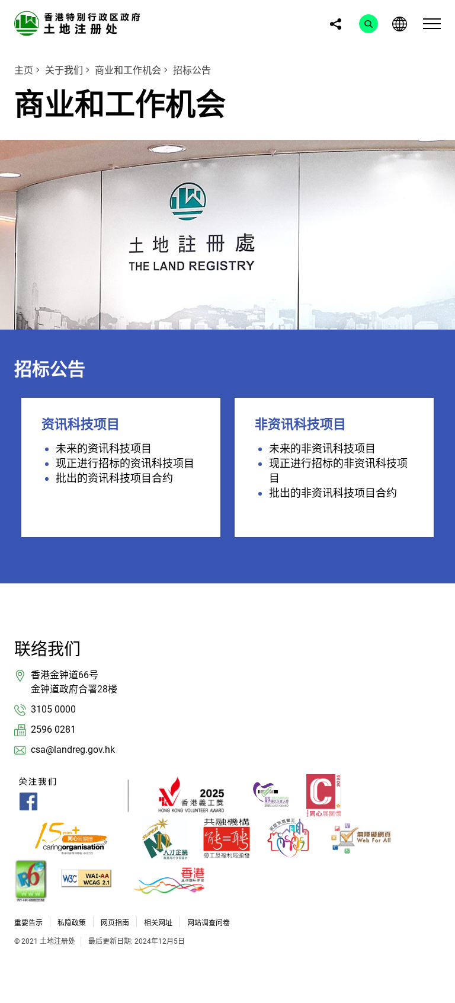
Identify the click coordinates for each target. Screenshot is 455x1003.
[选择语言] (399, 23)
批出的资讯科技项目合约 (114, 478)
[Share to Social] (335, 23)
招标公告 (192, 70)
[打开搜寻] (368, 23)
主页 (23, 70)
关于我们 (64, 70)
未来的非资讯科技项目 (322, 448)
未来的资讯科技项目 (104, 448)
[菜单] (432, 23)
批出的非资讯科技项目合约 (333, 493)
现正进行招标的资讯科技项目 (125, 463)
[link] (79, 22)
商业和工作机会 (128, 70)
